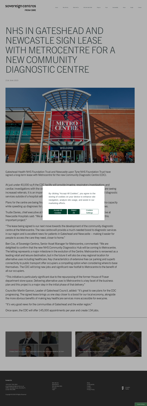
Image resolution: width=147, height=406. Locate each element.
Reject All (73, 211)
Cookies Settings (89, 211)
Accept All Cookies (58, 211)
